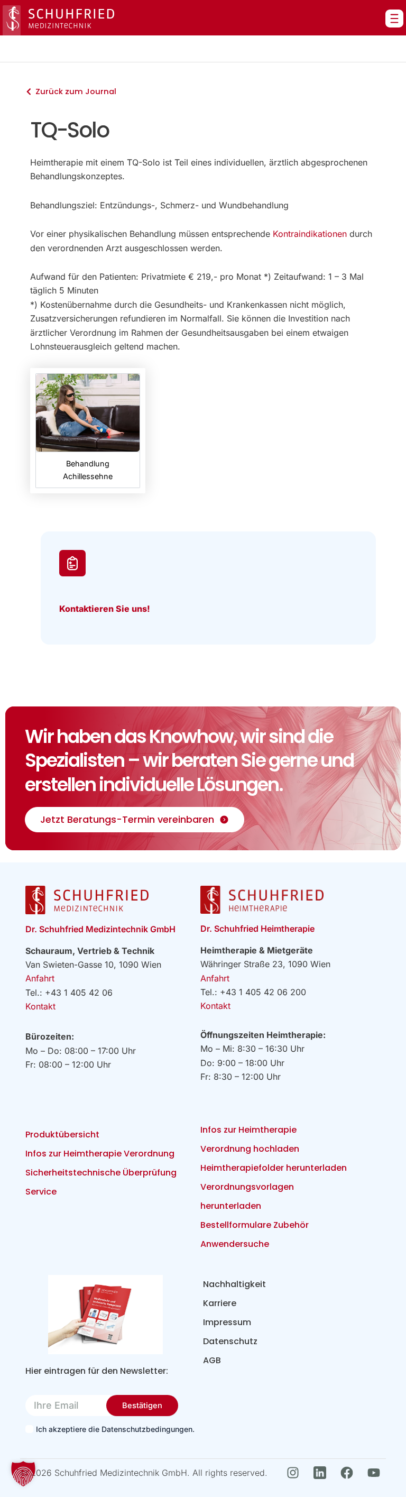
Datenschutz (230, 1341)
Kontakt (40, 1006)
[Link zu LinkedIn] (322, 1472)
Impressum (227, 1322)
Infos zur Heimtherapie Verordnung (99, 1153)
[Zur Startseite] (58, 20)
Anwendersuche (234, 1244)
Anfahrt (39, 978)
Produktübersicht (62, 1134)
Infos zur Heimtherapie (248, 1130)
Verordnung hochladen (249, 1149)
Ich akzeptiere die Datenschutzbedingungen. (110, 1429)
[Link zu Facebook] (349, 1472)
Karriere (219, 1303)
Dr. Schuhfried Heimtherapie (257, 928)
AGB (212, 1360)
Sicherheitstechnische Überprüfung (101, 1173)
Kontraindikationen (310, 233)
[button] (23, 1473)
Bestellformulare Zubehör (254, 1225)
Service (41, 1192)
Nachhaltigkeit (234, 1284)
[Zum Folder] (105, 1314)
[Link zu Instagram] (296, 1472)
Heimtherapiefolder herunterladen (273, 1168)
